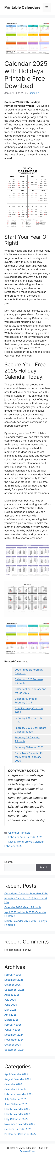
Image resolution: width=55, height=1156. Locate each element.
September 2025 (14, 989)
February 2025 (13, 1024)
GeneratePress (27, 1151)
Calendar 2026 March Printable (22, 907)
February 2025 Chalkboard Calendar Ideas (30, 729)
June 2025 (10, 1004)
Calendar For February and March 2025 (30, 691)
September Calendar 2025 (20, 1134)
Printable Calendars (22, 7)
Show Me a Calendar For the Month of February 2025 (29, 757)
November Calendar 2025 (19, 1124)
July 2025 (10, 999)
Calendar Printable (19, 832)
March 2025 (11, 1019)
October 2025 (12, 984)
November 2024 (14, 1039)
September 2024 (14, 1049)
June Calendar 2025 (16, 1104)
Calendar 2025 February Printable (29, 681)
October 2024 (12, 1044)
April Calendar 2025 (16, 1074)
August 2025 (12, 994)
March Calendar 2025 (17, 1109)
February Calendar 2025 (29, 747)
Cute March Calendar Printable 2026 (26, 893)
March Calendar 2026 (17, 1114)
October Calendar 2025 (18, 1129)
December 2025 (13, 979)
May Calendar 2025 (16, 1119)
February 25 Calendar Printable (27, 739)
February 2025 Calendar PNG (29, 720)
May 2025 (10, 1009)
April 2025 (10, 1014)
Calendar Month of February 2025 (26, 700)
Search (8, 861)
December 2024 (13, 1034)
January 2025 (12, 1029)
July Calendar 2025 (15, 1099)
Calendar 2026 (13, 1084)
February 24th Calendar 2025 (25, 837)
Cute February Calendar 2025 (29, 710)
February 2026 (13, 974)
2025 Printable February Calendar (29, 671)
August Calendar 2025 (17, 1079)
